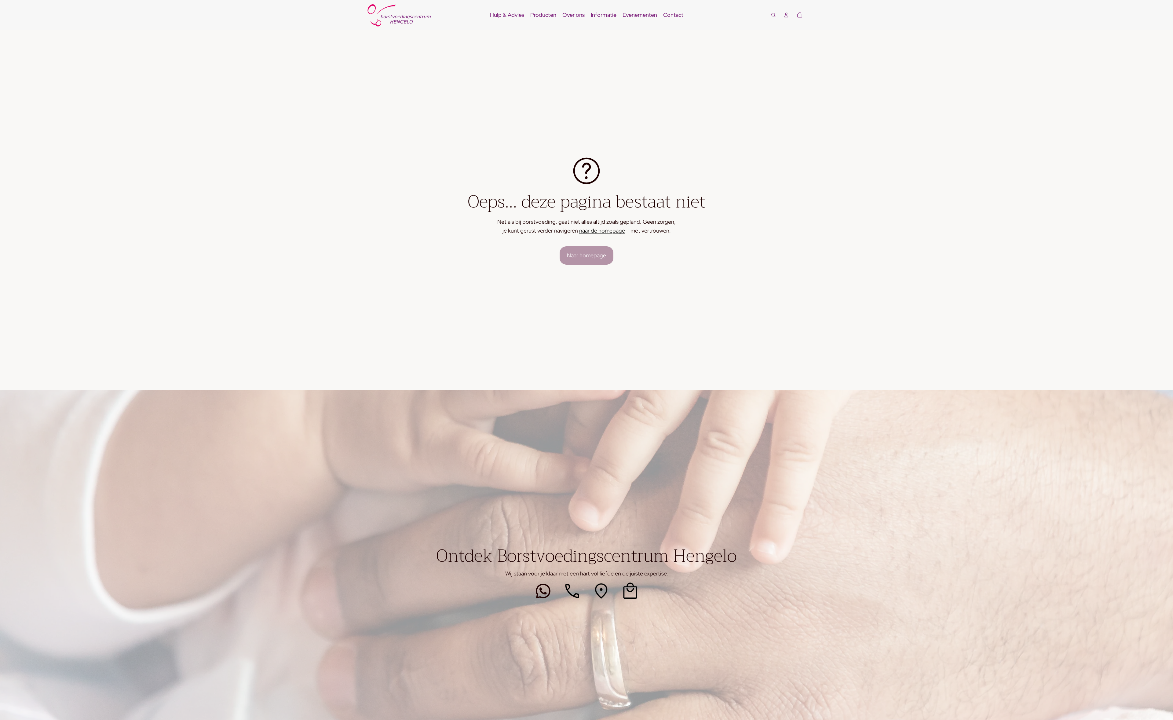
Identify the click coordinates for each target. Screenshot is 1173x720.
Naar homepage (586, 255)
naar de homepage (602, 230)
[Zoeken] (773, 15)
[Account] (786, 15)
